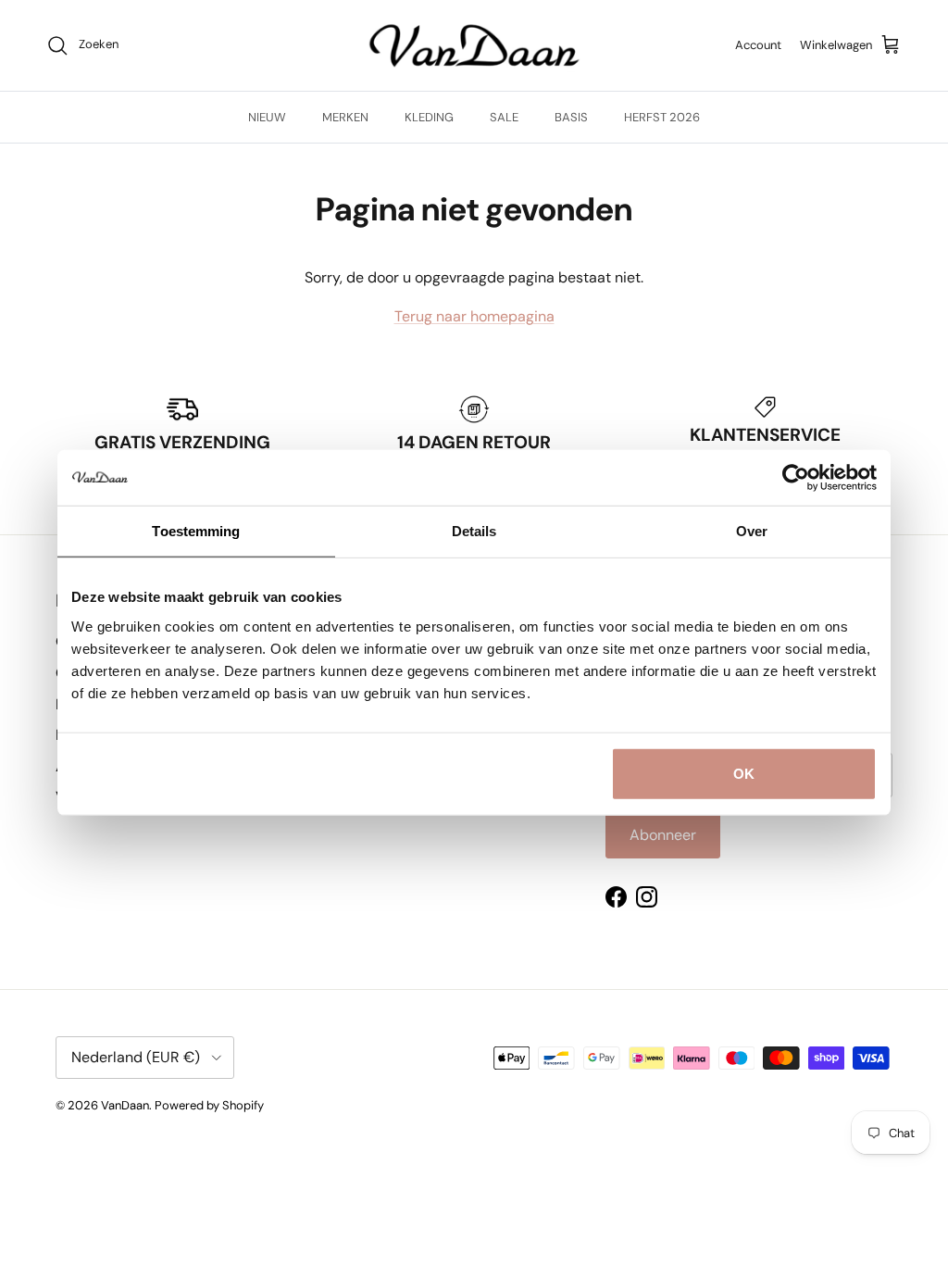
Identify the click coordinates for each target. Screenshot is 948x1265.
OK (744, 773)
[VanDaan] (474, 45)
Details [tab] (474, 531)
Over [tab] (751, 531)
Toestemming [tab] (196, 531)
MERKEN (345, 117)
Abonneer (663, 835)
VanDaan (125, 1105)
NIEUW (267, 117)
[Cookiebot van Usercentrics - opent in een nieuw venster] (796, 478)
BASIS (571, 117)
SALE (504, 117)
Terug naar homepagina (474, 316)
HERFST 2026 (662, 117)
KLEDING (429, 117)
